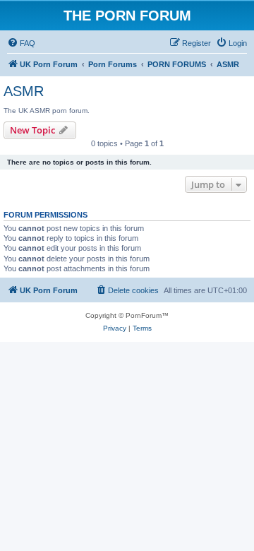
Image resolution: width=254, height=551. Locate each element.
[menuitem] (21, 43)
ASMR (24, 91)
